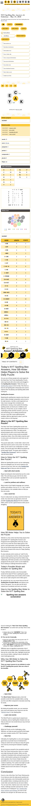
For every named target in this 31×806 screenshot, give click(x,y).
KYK (6, 318)
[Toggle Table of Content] (20, 362)
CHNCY (6, 282)
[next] (11, 85)
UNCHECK (5, 39)
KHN (6, 322)
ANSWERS (18, 24)
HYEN (6, 315)
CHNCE (6, 279)
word (6, 240)
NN (6, 328)
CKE (6, 260)
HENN (6, 312)
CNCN (6, 266)
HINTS (10, 24)
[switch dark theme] (3, 799)
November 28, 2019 (13, 132)
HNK (6, 305)
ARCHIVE (15, 28)
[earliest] (3, 85)
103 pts (7, 143)
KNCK (6, 325)
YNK (6, 338)
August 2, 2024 (12, 128)
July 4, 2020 (11, 130)
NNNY (6, 335)
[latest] (15, 85)
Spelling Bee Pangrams (9, 452)
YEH (6, 341)
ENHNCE (6, 292)
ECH (6, 289)
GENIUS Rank (5, 712)
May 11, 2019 (12, 134)
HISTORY (5, 28)
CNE (6, 250)
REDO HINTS (21, 35)
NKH (6, 253)
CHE (6, 243)
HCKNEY (6, 299)
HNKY (6, 309)
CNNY (6, 273)
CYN (6, 286)
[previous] (7, 85)
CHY (6, 247)
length (16, 240)
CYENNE (6, 276)
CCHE (6, 256)
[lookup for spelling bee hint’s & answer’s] (3, 24)
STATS (24, 28)
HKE (6, 302)
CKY (6, 263)
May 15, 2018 (19, 109)
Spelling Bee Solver (6, 386)
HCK (6, 295)
